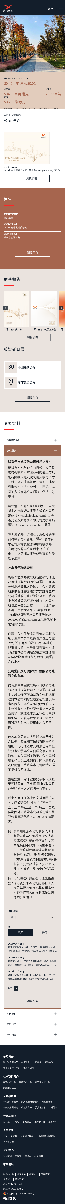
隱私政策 (19, 1179)
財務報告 (27, 1122)
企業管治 (8, 1130)
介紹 (5, 1136)
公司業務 (37, 1062)
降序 (20, 932)
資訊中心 (8, 1150)
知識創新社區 (9, 1087)
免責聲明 (7, 1179)
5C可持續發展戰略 (29, 1102)
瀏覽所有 (31, 178)
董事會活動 (8, 1141)
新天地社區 (8, 1174)
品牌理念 (25, 1062)
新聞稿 (18, 1156)
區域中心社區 (25, 1082)
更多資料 (52, 1122)
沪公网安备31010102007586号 (20, 1194)
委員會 (14, 1136)
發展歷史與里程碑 (11, 1068)
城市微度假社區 (42, 1082)
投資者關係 (16, 115)
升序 (44, 932)
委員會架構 (40, 1107)
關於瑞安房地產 (10, 1062)
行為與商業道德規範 (46, 1136)
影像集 (28, 1156)
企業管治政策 (27, 1136)
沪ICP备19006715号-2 (13, 1189)
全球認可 (53, 1107)
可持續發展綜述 (10, 1102)
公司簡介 (8, 1056)
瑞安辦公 (33, 1174)
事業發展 (8, 1164)
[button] (5, 308)
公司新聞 (7, 1156)
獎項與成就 (28, 1068)
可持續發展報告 (10, 1107)
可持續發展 (9, 1096)
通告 (17, 1122)
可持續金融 (47, 1102)
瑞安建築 (21, 1174)
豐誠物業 (45, 1174)
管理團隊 (49, 1062)
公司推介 (7, 1122)
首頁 (6, 115)
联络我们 (38, 1156)
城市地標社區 (9, 1082)
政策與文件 (26, 1107)
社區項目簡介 (11, 1076)
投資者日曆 (39, 1122)
